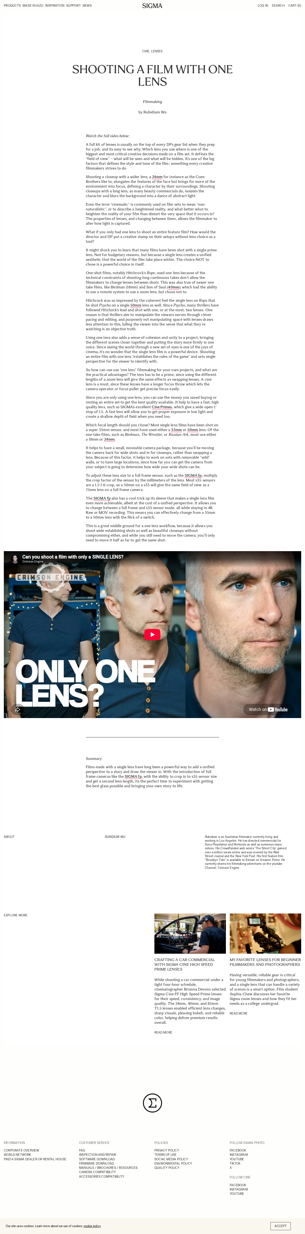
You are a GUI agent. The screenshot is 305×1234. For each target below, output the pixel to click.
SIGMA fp (133, 776)
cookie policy (92, 1226)
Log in (263, 5)
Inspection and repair (97, 1154)
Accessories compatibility (101, 1176)
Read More (163, 1032)
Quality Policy (166, 1168)
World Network (17, 1154)
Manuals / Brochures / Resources (108, 1168)
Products (12, 5)
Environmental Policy (173, 1163)
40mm (173, 287)
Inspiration (54, 5)
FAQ (82, 1150)
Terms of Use (165, 1154)
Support (73, 5)
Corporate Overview (21, 1150)
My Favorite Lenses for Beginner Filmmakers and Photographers (265, 962)
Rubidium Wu (155, 112)
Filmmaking (152, 101)
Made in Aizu (33, 5)
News (87, 5)
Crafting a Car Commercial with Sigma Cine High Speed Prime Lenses (184, 964)
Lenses (157, 51)
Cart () (294, 5)
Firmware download (96, 1163)
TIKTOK (235, 1163)
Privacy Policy (166, 1150)
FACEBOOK (238, 1150)
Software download (97, 1159)
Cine (145, 51)
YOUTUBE (237, 1159)
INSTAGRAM (239, 1154)
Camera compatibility (97, 1172)
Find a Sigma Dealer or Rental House (35, 1159)
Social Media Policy (171, 1159)
